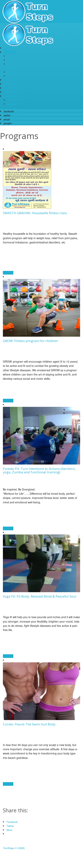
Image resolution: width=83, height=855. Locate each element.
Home (7, 48)
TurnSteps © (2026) (14, 848)
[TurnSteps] (28, 22)
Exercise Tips (11, 88)
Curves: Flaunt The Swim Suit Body (27, 56)
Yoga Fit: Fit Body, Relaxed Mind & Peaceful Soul (35, 72)
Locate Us (13, 104)
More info (8, 273)
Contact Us (10, 96)
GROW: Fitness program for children (28, 60)
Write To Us (14, 100)
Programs (9, 52)
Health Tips (10, 84)
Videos (8, 92)
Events (8, 80)
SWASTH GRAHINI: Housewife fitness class (32, 76)
